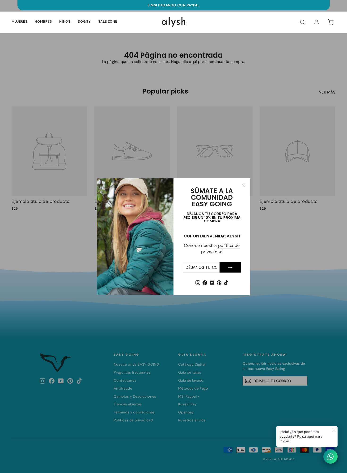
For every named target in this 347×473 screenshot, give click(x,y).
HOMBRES (43, 21)
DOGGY (84, 21)
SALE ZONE (107, 21)
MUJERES (19, 21)
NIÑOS (64, 21)
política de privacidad (220, 249)
